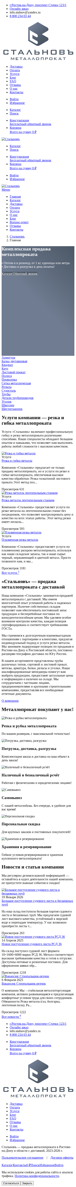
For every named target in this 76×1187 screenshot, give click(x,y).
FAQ (13, 81)
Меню (6, 189)
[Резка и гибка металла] (18, 453)
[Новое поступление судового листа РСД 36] (33, 936)
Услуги (14, 74)
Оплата (15, 70)
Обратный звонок (25, 273)
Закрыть (27, 1183)
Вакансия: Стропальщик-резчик (24, 983)
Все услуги (10, 572)
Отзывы (15, 85)
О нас (14, 88)
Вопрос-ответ (19, 222)
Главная (15, 196)
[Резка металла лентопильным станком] (30, 493)
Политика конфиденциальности (37, 1176)
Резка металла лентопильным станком (28, 500)
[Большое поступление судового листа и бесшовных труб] (38, 893)
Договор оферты (61, 1157)
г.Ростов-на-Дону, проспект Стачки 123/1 (38, 5)
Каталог (15, 200)
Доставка (16, 66)
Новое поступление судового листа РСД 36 (32, 944)
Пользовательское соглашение (22, 1157)
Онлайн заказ (19, 8)
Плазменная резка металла (20, 539)
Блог (13, 77)
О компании (10, 700)
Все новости (11, 1016)
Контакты (16, 92)
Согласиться (11, 1183)
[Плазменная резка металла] (21, 532)
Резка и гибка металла (17, 460)
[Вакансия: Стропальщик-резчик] (25, 976)
